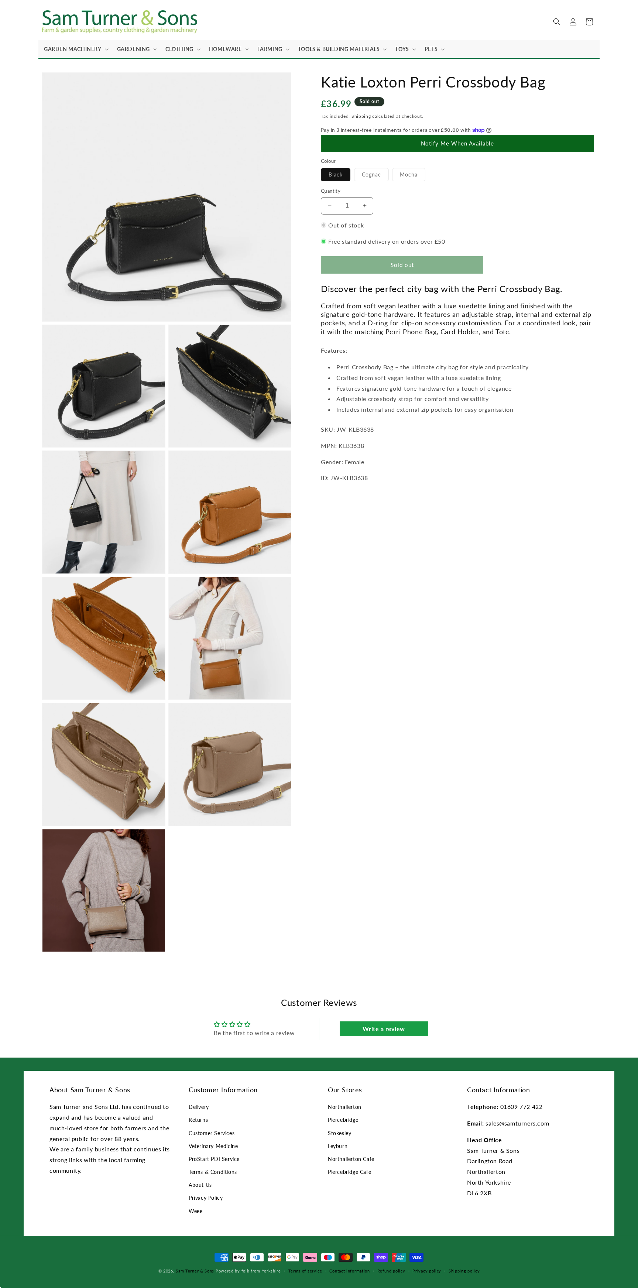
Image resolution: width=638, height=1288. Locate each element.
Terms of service (305, 1270)
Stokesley (339, 1133)
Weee (195, 1211)
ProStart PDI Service (214, 1159)
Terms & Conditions (213, 1172)
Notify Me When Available (457, 143)
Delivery (199, 1107)
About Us (200, 1185)
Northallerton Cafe (351, 1159)
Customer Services (211, 1133)
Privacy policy (426, 1270)
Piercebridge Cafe (349, 1172)
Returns (198, 1120)
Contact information (349, 1270)
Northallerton (344, 1107)
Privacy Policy (206, 1198)
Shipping (361, 116)
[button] (75, 49)
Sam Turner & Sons (195, 1270)
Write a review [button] (384, 1028)
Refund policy (391, 1270)
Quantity (330, 191)
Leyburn (337, 1146)
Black (339, 176)
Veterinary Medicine (213, 1146)
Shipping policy (464, 1270)
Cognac (375, 176)
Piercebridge (343, 1120)
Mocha (412, 176)
